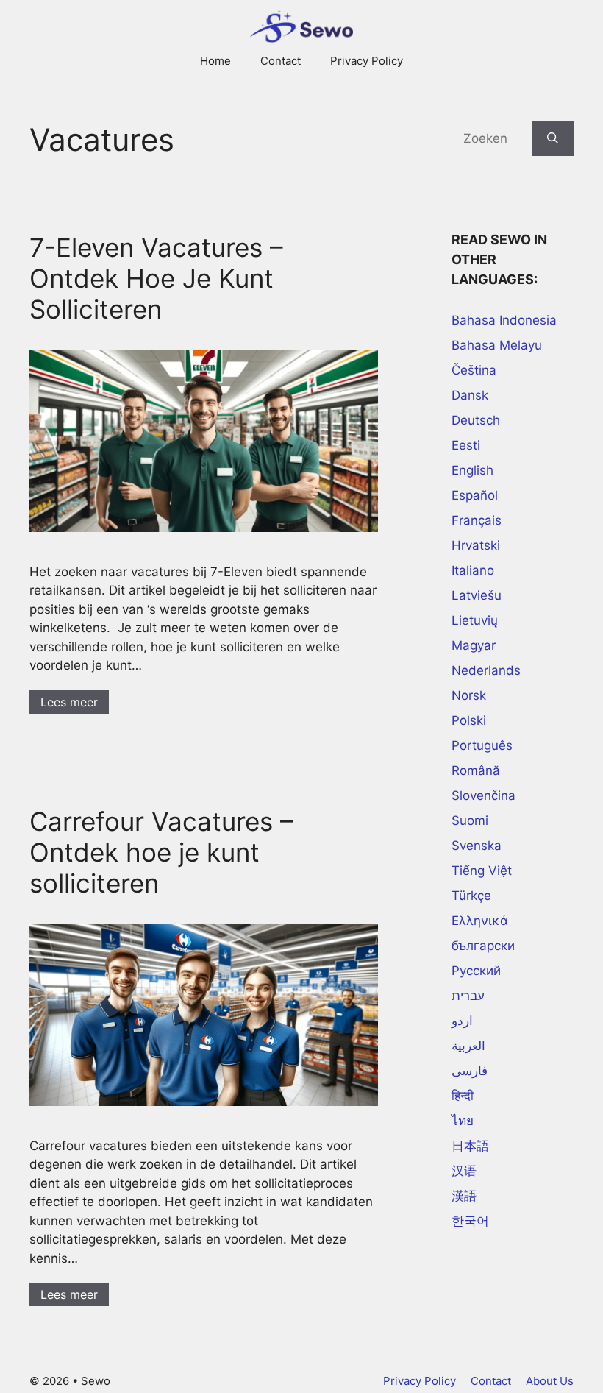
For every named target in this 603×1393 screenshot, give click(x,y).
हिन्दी (463, 1095)
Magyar (474, 645)
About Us (550, 1381)
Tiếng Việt (482, 870)
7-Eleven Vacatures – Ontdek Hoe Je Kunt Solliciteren (156, 278)
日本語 (470, 1145)
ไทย (463, 1120)
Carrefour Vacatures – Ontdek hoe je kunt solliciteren (161, 852)
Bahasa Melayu (497, 345)
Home (215, 61)
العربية (468, 1045)
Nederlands (486, 670)
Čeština (474, 370)
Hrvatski (476, 545)
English (472, 470)
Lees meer (69, 702)
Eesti (466, 445)
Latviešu (477, 595)
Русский (476, 970)
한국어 (470, 1220)
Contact (280, 61)
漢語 (464, 1195)
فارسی (470, 1070)
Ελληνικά (480, 920)
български (483, 945)
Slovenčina (483, 795)
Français (477, 520)
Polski (469, 720)
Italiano (473, 570)
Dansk (470, 395)
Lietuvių (475, 620)
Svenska (477, 845)
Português (482, 745)
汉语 (464, 1170)
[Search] (553, 139)
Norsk (469, 695)
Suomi (470, 820)
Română (476, 770)
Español (475, 495)
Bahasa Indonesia (504, 320)
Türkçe (471, 895)
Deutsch (476, 420)
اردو (462, 1020)
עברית (468, 995)
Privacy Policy (366, 61)
